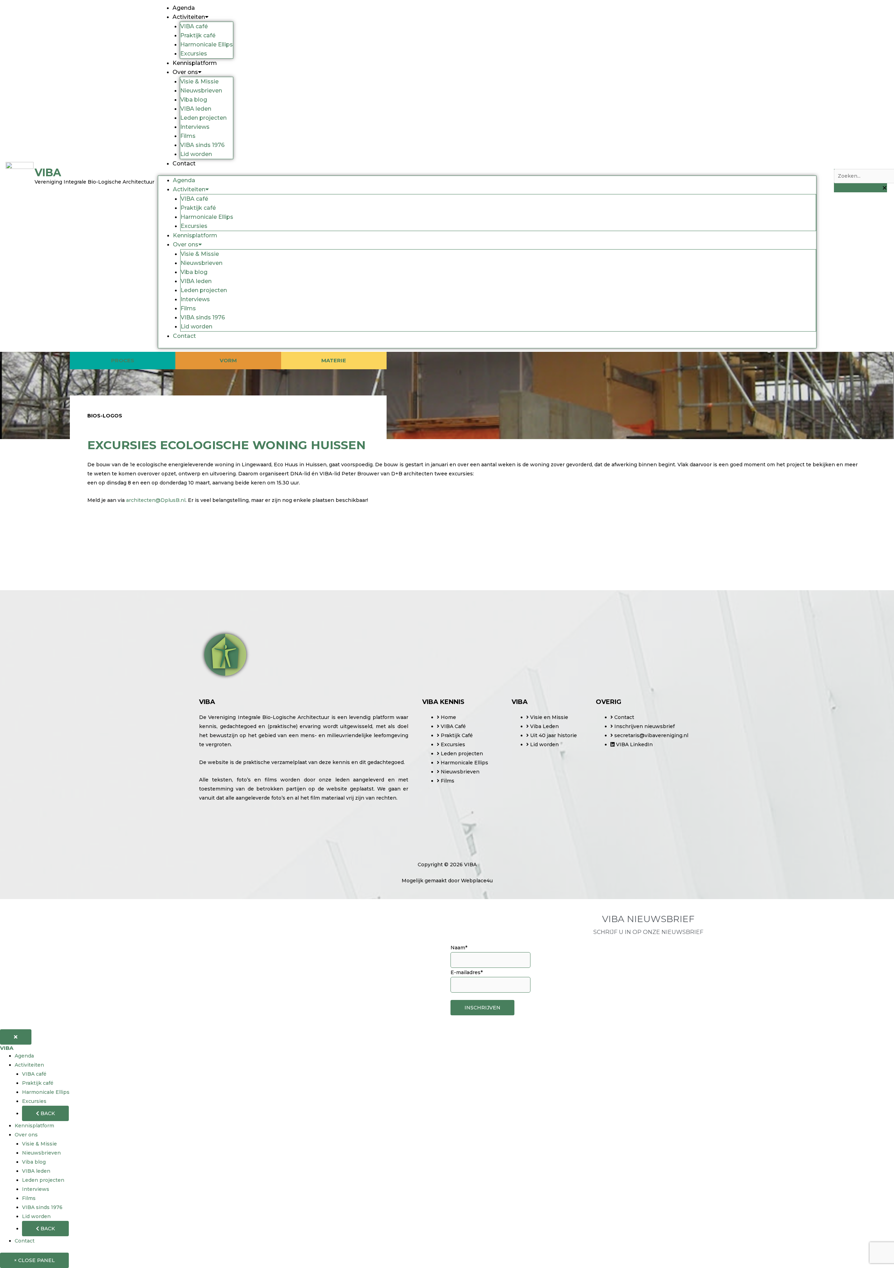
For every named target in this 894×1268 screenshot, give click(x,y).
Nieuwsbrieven (201, 90)
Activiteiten (189, 17)
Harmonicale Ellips (206, 44)
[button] (860, 164)
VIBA (6, 1048)
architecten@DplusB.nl (155, 500)
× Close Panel (34, 1260)
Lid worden (196, 154)
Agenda (184, 8)
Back (47, 1113)
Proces (122, 360)
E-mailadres (466, 972)
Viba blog (193, 99)
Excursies (193, 53)
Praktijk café (197, 35)
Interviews (195, 127)
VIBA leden (195, 108)
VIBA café (194, 26)
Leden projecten (203, 117)
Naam (458, 947)
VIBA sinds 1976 (202, 145)
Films (188, 136)
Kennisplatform (195, 63)
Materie (333, 360)
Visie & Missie (199, 81)
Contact (184, 163)
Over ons (185, 72)
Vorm (228, 360)
